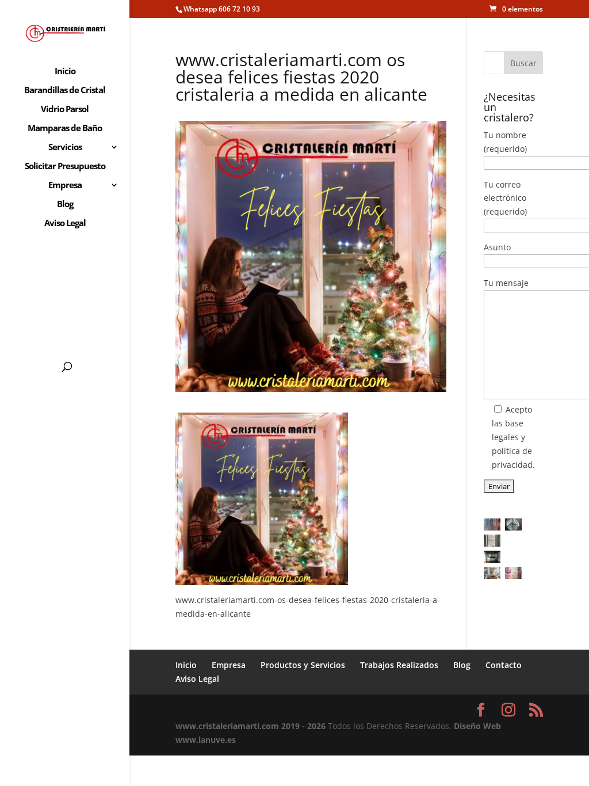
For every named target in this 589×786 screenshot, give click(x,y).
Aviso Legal (65, 223)
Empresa (65, 185)
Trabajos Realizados (399, 664)
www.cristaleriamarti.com (227, 725)
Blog (65, 204)
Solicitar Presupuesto (65, 166)
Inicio (65, 72)
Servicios (65, 147)
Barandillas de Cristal (64, 91)
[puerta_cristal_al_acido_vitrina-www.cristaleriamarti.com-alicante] (492, 541)
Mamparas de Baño (65, 128)
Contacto (503, 664)
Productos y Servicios (303, 664)
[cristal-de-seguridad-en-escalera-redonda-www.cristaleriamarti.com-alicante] (513, 524)
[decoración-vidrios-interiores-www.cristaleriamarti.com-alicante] (492, 573)
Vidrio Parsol (65, 110)
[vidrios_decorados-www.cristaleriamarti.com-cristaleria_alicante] (513, 573)
